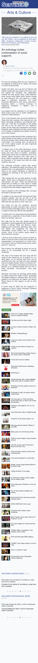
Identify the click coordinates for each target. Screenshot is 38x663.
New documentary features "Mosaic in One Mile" (23, 426)
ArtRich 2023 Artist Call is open (21, 504)
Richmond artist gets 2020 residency (22, 537)
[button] (7, 591)
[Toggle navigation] (33, 4)
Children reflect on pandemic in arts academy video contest (22, 531)
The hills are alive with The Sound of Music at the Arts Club (22, 445)
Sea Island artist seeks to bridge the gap (23, 412)
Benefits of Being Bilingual (19, 333)
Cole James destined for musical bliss (23, 458)
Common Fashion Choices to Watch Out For (23, 327)
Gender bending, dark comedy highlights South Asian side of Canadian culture (23, 380)
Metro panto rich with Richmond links (22, 432)
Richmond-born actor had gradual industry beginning (21, 557)
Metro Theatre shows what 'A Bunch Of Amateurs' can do (23, 518)
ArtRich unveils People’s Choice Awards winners (23, 439)
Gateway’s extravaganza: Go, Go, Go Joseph (22, 406)
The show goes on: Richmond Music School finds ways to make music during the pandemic (23, 400)
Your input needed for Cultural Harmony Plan (23, 524)
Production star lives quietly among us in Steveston (23, 386)
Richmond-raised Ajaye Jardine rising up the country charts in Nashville (23, 354)
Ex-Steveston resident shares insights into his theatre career (22, 478)
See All (26, 573)
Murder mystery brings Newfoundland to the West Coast (23, 465)
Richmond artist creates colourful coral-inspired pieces (23, 452)
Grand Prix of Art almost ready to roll (22, 419)
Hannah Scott (10, 66)
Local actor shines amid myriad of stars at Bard (23, 341)
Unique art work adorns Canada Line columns (22, 347)
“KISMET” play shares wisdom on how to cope (23, 544)
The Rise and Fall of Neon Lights (21, 320)
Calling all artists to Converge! (20, 471)
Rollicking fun (15, 373)
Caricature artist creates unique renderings (20, 511)
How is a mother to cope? (19, 550)
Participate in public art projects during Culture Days (23, 393)
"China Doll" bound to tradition (20, 360)
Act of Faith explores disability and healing (21, 491)
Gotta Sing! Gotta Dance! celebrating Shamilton (22, 367)
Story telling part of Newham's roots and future (23, 485)
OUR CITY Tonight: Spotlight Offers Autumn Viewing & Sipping (22, 314)
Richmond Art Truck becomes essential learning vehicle (23, 498)
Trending (6, 310)
